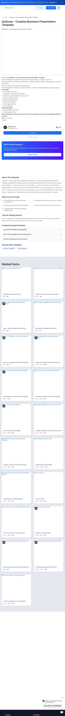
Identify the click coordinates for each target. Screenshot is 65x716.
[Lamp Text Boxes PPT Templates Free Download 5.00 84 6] (16, 507)
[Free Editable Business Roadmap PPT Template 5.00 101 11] (48, 541)
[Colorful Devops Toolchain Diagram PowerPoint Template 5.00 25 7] (16, 474)
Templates (4, 17)
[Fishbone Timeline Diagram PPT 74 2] (16, 268)
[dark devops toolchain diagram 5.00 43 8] (16, 404)
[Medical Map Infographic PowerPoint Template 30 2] (48, 302)
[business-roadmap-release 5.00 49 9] (48, 507)
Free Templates (22, 248)
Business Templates (9, 248)
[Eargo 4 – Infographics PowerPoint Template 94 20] (16, 336)
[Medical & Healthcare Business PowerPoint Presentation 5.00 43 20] (48, 338)
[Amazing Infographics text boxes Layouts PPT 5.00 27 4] (48, 404)
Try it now (53, 2)
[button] (32, 230)
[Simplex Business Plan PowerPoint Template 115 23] (16, 370)
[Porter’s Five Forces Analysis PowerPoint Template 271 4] (48, 268)
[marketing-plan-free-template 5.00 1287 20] (48, 438)
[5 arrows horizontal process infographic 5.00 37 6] (16, 575)
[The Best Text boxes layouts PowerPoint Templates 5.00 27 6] (16, 440)
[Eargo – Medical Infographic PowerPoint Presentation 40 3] (16, 303)
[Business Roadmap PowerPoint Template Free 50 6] (16, 541)
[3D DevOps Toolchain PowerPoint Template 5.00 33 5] (48, 370)
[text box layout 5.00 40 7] (48, 473)
